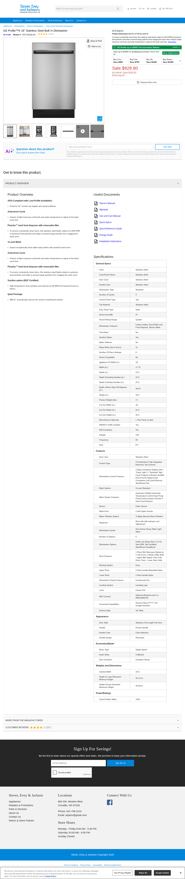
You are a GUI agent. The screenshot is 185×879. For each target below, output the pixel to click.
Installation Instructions (110, 241)
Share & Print (96, 41)
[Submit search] (118, 8)
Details (175, 47)
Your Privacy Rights (122, 873)
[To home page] (30, 9)
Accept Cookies (162, 873)
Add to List (96, 46)
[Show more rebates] (180, 60)
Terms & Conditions (71, 865)
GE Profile (7, 35)
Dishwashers (20, 26)
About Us (69, 21)
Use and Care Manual (110, 216)
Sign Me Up (121, 763)
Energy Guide (106, 235)
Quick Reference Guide (110, 228)
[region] (92, 873)
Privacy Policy (85, 865)
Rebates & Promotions (35, 21)
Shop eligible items (171, 53)
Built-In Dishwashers (35, 26)
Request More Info (149, 82)
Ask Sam (167, 147)
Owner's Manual (107, 203)
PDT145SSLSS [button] (28, 35)
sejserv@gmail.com (76, 815)
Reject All (143, 873)
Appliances (17, 21)
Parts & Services (55, 21)
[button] (128, 8)
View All (97, 131)
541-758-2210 (74, 811)
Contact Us (81, 21)
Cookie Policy (50, 876)
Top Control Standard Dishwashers (59, 26)
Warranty (103, 209)
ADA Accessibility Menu (112, 865)
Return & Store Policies (21, 820)
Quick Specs (105, 222)
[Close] (181, 873)
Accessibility (97, 865)
